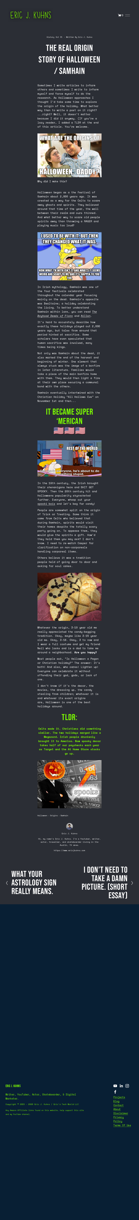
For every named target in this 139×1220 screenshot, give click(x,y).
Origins (54, 815)
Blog (116, 1101)
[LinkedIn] (121, 1086)
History (50, 37)
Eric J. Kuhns (85, 37)
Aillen (86, 316)
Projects (119, 1097)
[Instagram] (127, 1086)
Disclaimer (120, 1113)
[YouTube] (115, 1086)
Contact (118, 1105)
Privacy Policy (118, 1119)
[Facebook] (115, 1092)
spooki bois (46, 504)
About (117, 1109)
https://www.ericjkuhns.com (69, 850)
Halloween (42, 815)
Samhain (64, 815)
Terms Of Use (122, 1125)
